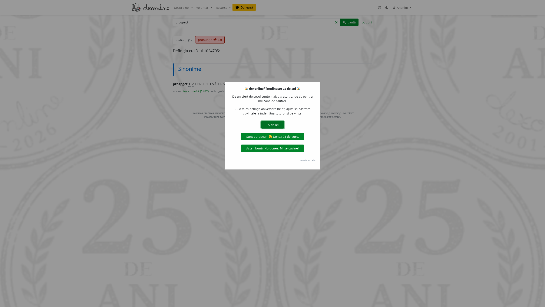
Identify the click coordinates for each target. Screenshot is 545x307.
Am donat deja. (308, 160)
